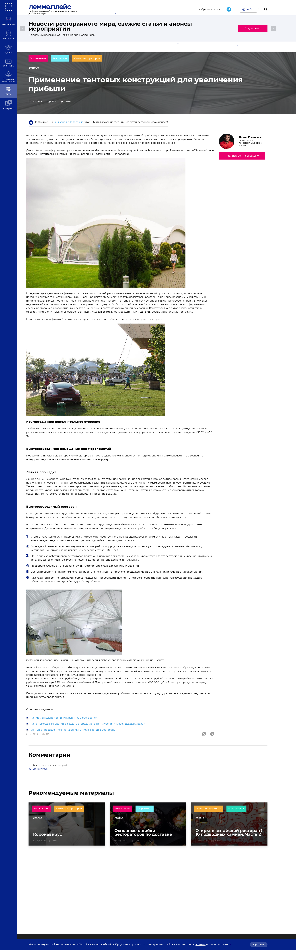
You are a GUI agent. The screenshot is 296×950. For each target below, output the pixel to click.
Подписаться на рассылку (242, 156)
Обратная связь (209, 9)
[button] (22, 28)
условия (200, 944)
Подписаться (253, 28)
